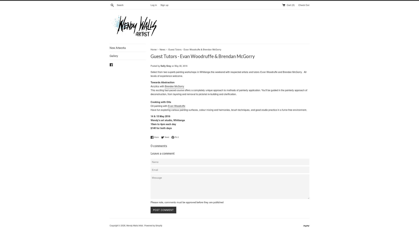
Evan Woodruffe (176, 106)
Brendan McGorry (174, 86)
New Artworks (118, 48)
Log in (154, 5)
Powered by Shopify (153, 225)
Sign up (164, 5)
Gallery (114, 56)
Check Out (303, 5)
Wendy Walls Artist (134, 225)
